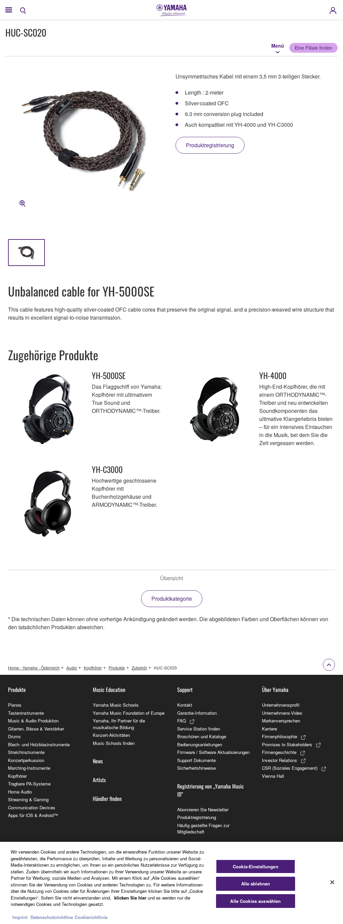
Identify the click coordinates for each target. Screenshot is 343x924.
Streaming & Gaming (28, 799)
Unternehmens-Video (282, 713)
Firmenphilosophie (279, 736)
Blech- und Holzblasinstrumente (39, 744)
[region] (171, 883)
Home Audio (20, 792)
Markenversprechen (281, 720)
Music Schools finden (114, 743)
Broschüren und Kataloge (201, 736)
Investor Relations (279, 760)
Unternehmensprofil (280, 705)
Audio (71, 667)
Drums (14, 736)
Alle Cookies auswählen (255, 901)
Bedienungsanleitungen (199, 744)
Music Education (109, 690)
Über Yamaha (275, 690)
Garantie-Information (197, 713)
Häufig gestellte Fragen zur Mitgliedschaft (203, 828)
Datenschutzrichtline (51, 917)
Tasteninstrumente (26, 713)
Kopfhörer (93, 667)
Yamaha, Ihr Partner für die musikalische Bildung (119, 723)
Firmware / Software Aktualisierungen (213, 752)
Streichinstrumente (26, 752)
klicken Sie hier (130, 897)
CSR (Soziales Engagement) (290, 768)
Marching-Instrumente (29, 768)
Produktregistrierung (196, 817)
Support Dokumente (196, 760)
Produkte (117, 667)
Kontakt (184, 705)
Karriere (269, 728)
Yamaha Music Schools (116, 705)
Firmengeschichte (279, 752)
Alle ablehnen (255, 883)
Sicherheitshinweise (196, 768)
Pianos (14, 705)
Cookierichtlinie (91, 917)
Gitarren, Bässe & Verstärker (36, 728)
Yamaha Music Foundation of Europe (128, 713)
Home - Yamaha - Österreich (34, 667)
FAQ (181, 720)
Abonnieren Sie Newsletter (202, 809)
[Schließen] (332, 882)
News (98, 761)
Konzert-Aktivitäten (111, 735)
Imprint (19, 917)
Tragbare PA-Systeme (29, 783)
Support (185, 690)
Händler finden (107, 799)
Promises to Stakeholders (287, 744)
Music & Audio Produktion (33, 720)
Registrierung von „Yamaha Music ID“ (210, 790)
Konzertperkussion (26, 760)
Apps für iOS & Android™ (33, 815)
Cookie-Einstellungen (255, 866)
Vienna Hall (273, 776)
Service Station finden (198, 728)
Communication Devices (31, 807)
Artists (99, 780)
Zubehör (139, 667)
